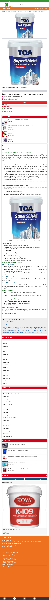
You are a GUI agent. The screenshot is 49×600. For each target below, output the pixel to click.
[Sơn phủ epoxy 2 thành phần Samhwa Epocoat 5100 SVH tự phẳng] (5, 458)
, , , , (24, 541)
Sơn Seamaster (6, 372)
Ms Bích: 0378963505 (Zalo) (9, 561)
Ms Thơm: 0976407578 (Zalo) (9, 555)
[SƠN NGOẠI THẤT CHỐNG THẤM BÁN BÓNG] (5, 451)
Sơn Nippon (5, 354)
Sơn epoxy (5, 412)
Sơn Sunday (5, 375)
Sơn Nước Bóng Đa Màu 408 (14, 138)
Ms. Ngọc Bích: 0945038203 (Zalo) (10, 559)
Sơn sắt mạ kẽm (6, 420)
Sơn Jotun (5, 349)
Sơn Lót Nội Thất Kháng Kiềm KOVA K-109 (11, 529)
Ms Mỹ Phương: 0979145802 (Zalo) (10, 552)
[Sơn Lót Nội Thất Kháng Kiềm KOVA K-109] (24, 506)
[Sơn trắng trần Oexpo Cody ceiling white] (5, 445)
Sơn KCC (5, 359)
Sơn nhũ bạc (6, 423)
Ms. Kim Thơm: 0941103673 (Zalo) (10, 562)
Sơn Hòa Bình (6, 362)
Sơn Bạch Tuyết (6, 341)
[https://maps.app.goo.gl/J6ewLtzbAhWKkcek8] (24, 598)
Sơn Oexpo (5, 346)
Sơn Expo (5, 343)
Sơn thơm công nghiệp (8, 431)
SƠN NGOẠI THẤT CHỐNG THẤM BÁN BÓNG (18, 450)
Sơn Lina (5, 383)
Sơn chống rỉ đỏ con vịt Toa (14, 131)
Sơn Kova (5, 351)
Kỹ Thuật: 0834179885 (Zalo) (9, 554)
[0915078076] (4, 598)
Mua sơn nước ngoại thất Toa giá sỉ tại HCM (34, 332)
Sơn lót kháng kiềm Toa (10, 323)
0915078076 (44, 1)
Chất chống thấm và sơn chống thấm (11, 393)
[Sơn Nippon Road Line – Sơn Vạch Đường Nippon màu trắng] (5, 470)
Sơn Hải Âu (5, 367)
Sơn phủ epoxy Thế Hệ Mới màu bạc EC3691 (18, 119)
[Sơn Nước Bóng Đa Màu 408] (5, 140)
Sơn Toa (7, 324)
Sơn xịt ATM (5, 364)
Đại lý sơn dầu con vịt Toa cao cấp (24, 328)
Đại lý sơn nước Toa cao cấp (9, 330)
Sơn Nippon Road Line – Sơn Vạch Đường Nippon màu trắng (21, 468)
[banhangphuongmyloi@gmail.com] (34, 598)
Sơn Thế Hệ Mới (6, 378)
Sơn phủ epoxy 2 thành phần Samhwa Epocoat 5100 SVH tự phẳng (22, 456)
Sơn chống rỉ (6, 399)
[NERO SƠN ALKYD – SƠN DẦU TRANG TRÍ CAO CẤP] (5, 128)
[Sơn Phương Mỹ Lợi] (9, 5)
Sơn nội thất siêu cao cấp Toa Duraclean (16, 462)
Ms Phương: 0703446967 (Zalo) (9, 558)
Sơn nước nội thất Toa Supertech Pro (37, 479)
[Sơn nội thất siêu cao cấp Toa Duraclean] (5, 464)
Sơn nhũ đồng (6, 425)
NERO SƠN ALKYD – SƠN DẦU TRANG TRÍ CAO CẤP (20, 125)
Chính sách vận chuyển (8, 108)
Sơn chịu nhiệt (6, 396)
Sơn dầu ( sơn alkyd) (7, 391)
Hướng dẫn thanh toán (8, 111)
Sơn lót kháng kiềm (9, 321)
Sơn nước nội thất (7, 401)
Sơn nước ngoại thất (7, 404)
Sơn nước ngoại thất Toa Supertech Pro (12, 479)
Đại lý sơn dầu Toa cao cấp (39, 328)
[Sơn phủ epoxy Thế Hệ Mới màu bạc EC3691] (5, 122)
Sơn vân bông (6, 433)
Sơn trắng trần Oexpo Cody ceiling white (16, 444)
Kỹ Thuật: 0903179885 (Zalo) (9, 556)
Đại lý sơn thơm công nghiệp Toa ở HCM (26, 330)
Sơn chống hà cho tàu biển (9, 415)
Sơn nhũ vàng (6, 428)
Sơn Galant (5, 380)
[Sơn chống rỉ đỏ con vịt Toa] (5, 134)
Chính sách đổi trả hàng (8, 113)
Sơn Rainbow (6, 370)
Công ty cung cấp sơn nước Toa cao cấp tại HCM (18, 327)
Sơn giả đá (5, 407)
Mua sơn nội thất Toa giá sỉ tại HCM (15, 332)
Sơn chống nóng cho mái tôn (9, 417)
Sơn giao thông (6, 409)
